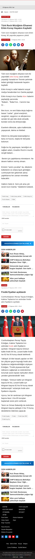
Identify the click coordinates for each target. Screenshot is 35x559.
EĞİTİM (5, 507)
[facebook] (2, 44)
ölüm (24, 96)
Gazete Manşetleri (6, 529)
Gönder (6, 237)
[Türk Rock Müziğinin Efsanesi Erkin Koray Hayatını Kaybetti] (17, 59)
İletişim (25, 543)
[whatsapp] (10, 44)
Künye (20, 543)
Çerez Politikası (12, 547)
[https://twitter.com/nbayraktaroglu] (6, 536)
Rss (7, 543)
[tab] (6, 207)
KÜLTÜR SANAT (14, 12)
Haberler (6, 12)
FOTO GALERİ (23, 507)
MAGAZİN (22, 509)
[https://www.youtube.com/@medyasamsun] (13, 536)
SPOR (4, 515)
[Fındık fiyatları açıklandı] (17, 326)
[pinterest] (22, 44)
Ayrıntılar (15, 557)
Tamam (21, 557)
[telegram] (14, 44)
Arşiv (14, 520)
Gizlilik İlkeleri (22, 547)
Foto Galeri (4, 517)
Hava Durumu (5, 527)
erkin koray (14, 77)
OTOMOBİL (6, 512)
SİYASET (22, 512)
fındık (11, 346)
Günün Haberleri (18, 517)
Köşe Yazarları (5, 523)
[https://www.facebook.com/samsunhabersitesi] (2, 536)
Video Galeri (5, 520)
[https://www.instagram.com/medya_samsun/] (9, 536)
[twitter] (6, 44)
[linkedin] (18, 44)
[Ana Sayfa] (2, 12)
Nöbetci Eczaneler (6, 532)
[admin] (17, 536)
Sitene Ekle (13, 543)
